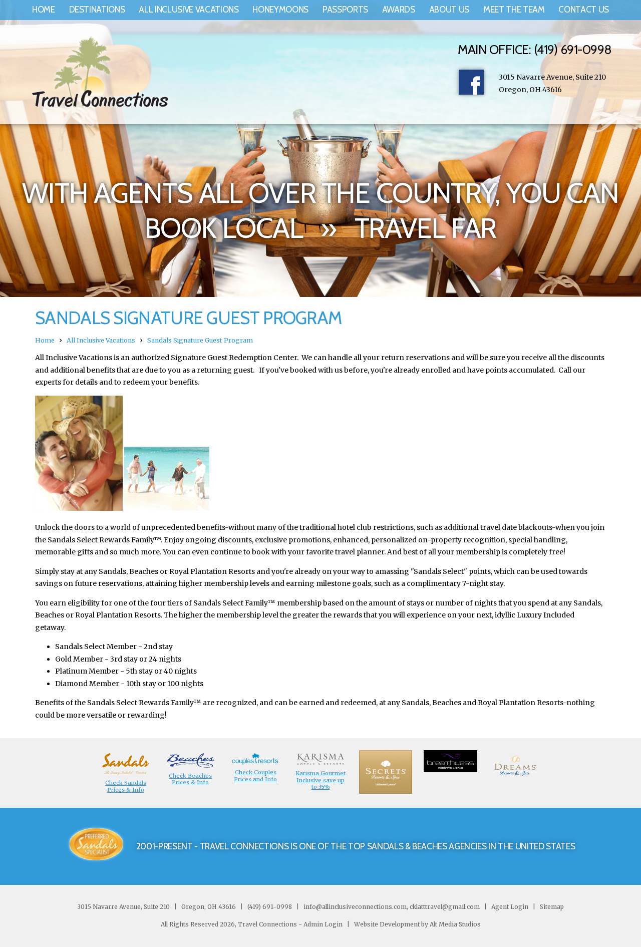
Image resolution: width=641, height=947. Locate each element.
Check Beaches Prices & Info (190, 779)
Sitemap (551, 906)
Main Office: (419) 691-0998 (534, 49)
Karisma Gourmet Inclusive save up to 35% (320, 780)
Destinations (97, 10)
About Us (449, 10)
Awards (398, 10)
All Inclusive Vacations (188, 10)
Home (43, 10)
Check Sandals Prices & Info (125, 786)
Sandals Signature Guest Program (200, 340)
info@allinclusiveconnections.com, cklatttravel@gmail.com (391, 906)
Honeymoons (280, 10)
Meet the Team (514, 10)
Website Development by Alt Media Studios (417, 924)
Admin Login (323, 924)
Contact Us (583, 10)
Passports (345, 10)
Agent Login (509, 906)
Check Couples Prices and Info (255, 776)
